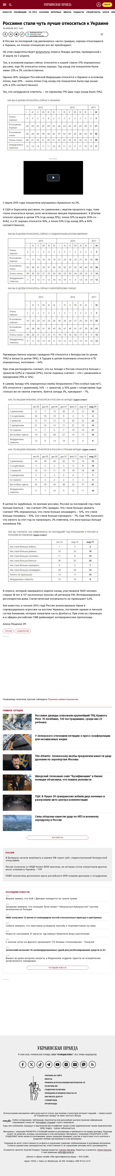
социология (23, 631)
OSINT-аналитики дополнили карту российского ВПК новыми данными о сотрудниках (56, 875)
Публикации (20, 12)
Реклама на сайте (53, 1075)
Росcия (8, 631)
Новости (7, 12)
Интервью (56, 12)
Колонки (44, 12)
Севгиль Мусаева (67, 1150)
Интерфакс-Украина (45, 1122)
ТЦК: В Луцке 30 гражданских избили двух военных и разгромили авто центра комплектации (70, 798)
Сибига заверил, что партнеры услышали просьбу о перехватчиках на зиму (51, 925)
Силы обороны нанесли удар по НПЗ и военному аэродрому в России (67, 818)
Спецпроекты (93, 12)
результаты (43, 51)
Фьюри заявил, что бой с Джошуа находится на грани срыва (41, 898)
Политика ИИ (51, 1086)
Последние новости (18, 892)
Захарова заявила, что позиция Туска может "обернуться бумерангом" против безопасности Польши (52, 908)
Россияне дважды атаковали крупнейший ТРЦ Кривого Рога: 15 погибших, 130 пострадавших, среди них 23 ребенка (71, 719)
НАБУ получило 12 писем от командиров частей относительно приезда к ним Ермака (54, 917)
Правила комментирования (63, 699)
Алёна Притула (104, 1150)
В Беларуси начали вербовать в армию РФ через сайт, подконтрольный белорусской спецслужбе (56, 859)
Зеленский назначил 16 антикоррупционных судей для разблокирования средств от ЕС (56, 950)
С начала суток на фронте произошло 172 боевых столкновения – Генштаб (50, 942)
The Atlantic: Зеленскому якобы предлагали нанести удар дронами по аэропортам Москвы (73, 757)
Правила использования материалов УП (65, 1082)
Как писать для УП (54, 1097)
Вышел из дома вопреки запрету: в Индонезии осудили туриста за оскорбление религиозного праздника (53, 960)
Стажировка (51, 1100)
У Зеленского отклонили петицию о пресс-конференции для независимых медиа (72, 737)
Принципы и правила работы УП (61, 1093)
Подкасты (78, 12)
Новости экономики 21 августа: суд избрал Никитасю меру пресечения (47, 933)
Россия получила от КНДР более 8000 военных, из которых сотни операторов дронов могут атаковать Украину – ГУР (56, 868)
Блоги (106, 12)
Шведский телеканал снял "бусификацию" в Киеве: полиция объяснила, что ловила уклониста (69, 777)
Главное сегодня (13, 710)
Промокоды (51, 1104)
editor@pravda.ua (66, 1152)
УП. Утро (33, 12)
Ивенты (67, 12)
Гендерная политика (55, 1090)
